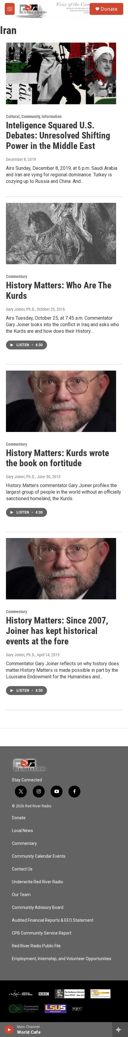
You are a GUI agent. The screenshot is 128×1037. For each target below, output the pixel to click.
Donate (109, 9)
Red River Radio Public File (36, 946)
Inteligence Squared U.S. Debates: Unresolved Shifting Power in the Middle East (58, 135)
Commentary (16, 276)
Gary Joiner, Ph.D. (20, 309)
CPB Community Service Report (41, 933)
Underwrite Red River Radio (37, 882)
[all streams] (120, 1029)
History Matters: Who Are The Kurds (58, 290)
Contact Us (22, 869)
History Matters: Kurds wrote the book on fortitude (57, 458)
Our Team (21, 895)
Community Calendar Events (38, 856)
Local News (22, 830)
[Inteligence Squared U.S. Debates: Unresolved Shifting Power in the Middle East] (61, 73)
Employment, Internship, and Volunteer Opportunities (61, 959)
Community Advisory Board (37, 907)
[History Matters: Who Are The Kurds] (61, 233)
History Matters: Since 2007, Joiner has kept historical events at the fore (57, 630)
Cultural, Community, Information (34, 116)
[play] (9, 1030)
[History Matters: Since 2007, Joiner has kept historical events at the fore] (61, 568)
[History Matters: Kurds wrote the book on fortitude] (61, 401)
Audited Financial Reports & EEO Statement (52, 920)
